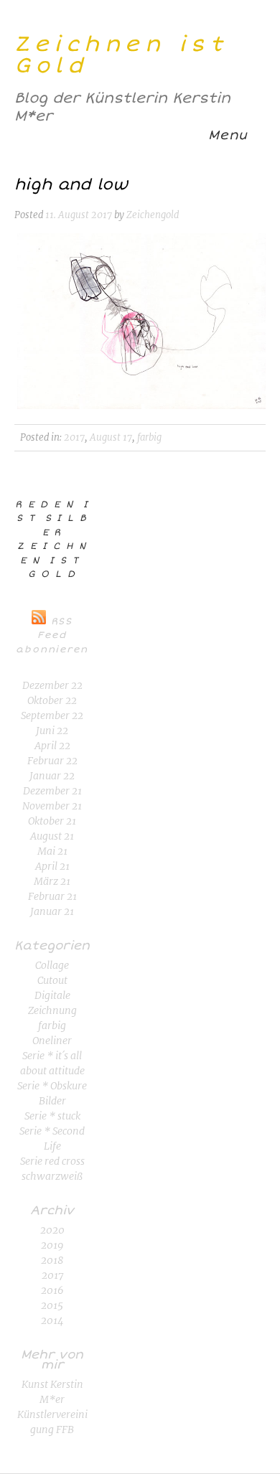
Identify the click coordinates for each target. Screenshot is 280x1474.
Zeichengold (152, 215)
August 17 (111, 437)
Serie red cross (52, 1161)
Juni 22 (52, 730)
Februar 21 (52, 896)
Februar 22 (52, 760)
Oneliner (52, 1040)
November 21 (52, 805)
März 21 (52, 881)
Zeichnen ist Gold (121, 55)
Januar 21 (52, 911)
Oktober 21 (52, 821)
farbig (149, 437)
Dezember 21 (52, 790)
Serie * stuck (52, 1115)
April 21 (52, 866)
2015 (52, 1305)
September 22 (52, 715)
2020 (52, 1230)
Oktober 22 (52, 700)
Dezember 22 (52, 685)
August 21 (52, 836)
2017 (74, 437)
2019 (52, 1245)
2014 (52, 1320)
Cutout (52, 980)
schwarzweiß (52, 1176)
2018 (52, 1260)
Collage (52, 965)
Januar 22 (52, 775)
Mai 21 (52, 851)
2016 (52, 1290)
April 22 (52, 745)
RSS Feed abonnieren (52, 635)
